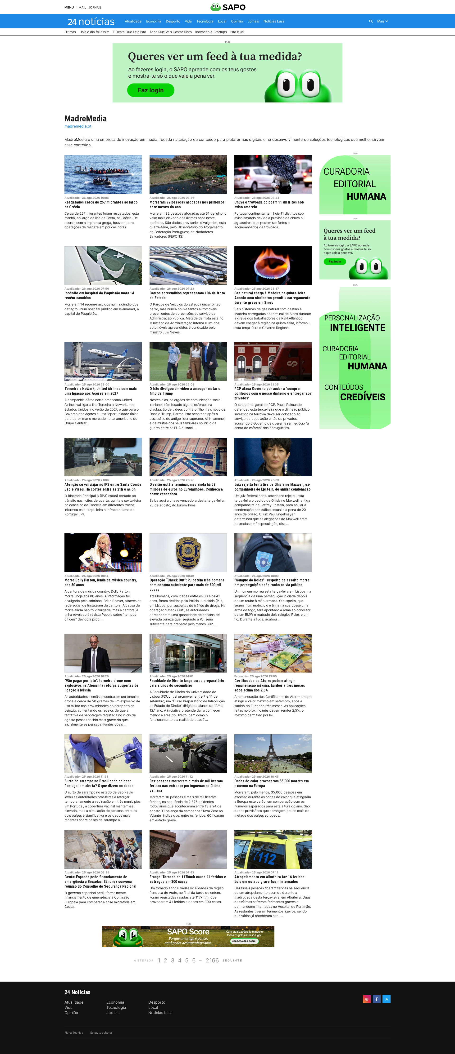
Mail (82, 7)
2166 (212, 960)
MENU (69, 7)
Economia (241, 676)
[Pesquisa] (371, 21)
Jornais (94, 7)
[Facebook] (377, 999)
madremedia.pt (77, 126)
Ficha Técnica (73, 1032)
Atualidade (72, 197)
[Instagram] (367, 999)
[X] (386, 999)
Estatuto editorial (101, 1032)
